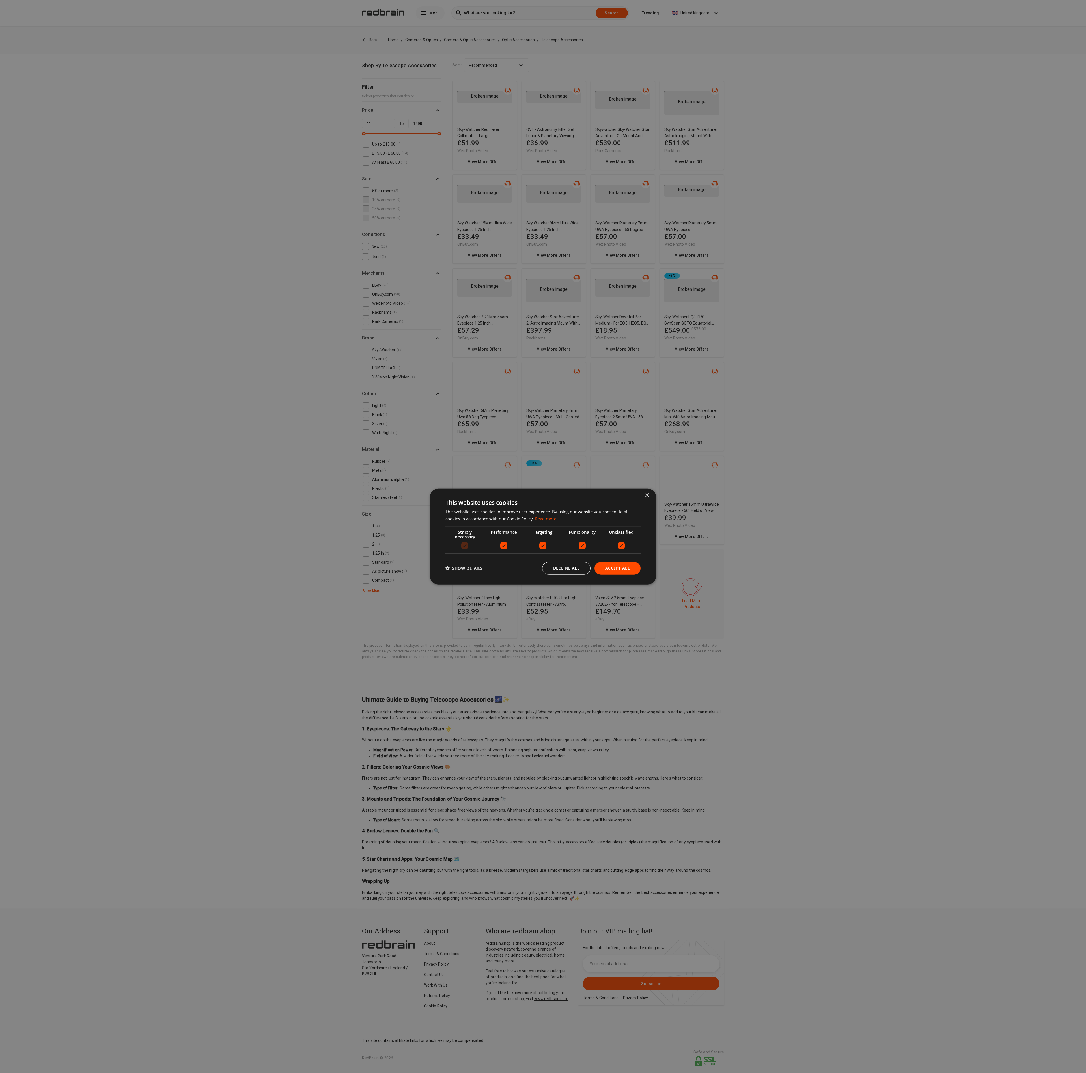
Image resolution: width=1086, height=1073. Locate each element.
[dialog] (543, 537)
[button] (463, 568)
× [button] (647, 495)
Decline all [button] (566, 568)
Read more (545, 519)
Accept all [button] (617, 568)
